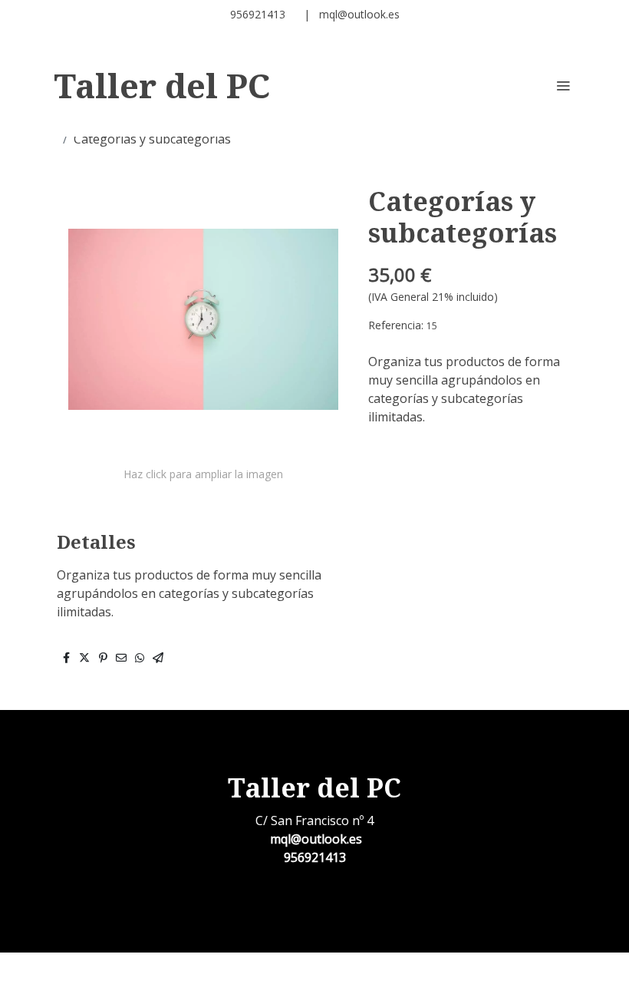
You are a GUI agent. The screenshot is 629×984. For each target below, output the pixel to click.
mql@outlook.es (359, 14)
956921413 (260, 14)
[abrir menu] (563, 85)
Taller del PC (162, 85)
